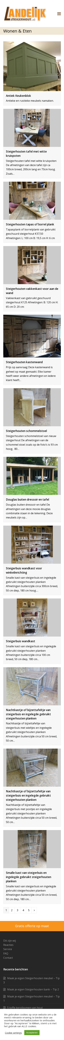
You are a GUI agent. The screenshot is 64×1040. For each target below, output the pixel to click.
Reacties (8, 945)
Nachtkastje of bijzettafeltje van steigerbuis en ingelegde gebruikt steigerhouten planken (28, 714)
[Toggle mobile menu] (59, 13)
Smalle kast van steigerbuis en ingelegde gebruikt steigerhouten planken (28, 877)
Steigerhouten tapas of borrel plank (30, 224)
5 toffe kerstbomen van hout (25, 1007)
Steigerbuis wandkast (20, 641)
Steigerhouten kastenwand (24, 362)
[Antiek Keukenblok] (32, 89)
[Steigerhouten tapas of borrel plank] (32, 217)
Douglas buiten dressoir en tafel (27, 499)
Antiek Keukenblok (18, 96)
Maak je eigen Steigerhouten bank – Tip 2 (33, 989)
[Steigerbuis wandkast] (32, 634)
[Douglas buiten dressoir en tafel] (32, 493)
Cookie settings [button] (13, 1032)
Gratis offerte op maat (32, 926)
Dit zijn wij (9, 940)
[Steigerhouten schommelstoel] (32, 424)
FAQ (5, 953)
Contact (8, 957)
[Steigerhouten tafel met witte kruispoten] (32, 144)
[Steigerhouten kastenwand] (32, 355)
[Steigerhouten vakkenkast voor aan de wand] (32, 282)
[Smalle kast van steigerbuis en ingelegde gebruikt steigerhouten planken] (32, 866)
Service (7, 949)
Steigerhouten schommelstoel (26, 431)
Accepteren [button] (32, 1032)
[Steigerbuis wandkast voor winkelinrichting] (32, 561)
